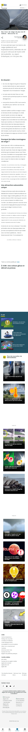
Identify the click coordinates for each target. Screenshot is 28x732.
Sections (22, 8)
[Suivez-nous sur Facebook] (3, 686)
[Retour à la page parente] (4, 6)
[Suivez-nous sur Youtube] (10, 686)
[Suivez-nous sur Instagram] (7, 686)
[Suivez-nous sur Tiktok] (14, 686)
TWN (18, 262)
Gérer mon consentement (8, 646)
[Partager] (2, 38)
